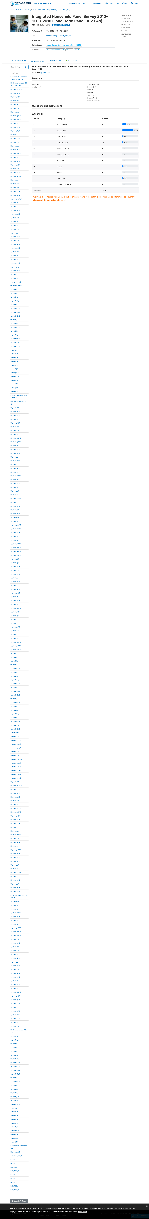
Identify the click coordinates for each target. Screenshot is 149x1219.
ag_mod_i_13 (14, 570)
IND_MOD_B (14, 1163)
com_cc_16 (14, 1115)
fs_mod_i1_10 (14, 335)
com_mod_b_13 (15, 740)
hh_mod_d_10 (15, 101)
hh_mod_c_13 (15, 419)
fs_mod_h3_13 (15, 710)
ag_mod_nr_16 (15, 981)
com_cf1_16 (14, 1127)
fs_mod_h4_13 (15, 714)
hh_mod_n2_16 (15, 850)
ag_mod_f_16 (15, 939)
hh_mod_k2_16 (15, 835)
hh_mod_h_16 (15, 816)
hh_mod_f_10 (15, 108)
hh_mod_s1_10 (15, 172)
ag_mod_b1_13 (15, 521)
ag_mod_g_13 (15, 563)
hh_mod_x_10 (15, 195)
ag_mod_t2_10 (15, 278)
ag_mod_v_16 (15, 1026)
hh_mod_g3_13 (15, 442)
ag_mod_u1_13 (15, 638)
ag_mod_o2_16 (15, 992)
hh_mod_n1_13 (15, 472)
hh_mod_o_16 (15, 853)
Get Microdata (61, 25)
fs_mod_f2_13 (15, 695)
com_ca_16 (14, 1108)
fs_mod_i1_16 (14, 1093)
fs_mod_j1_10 (15, 342)
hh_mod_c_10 (15, 97)
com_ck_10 (14, 391)
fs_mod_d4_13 (15, 680)
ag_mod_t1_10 (15, 274)
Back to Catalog (20, 1201)
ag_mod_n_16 (15, 977)
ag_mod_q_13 (15, 616)
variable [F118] (65, 10)
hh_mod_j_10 (14, 135)
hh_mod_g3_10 (15, 119)
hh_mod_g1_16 (15, 804)
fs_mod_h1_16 (15, 1081)
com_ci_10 (14, 384)
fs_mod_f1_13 (15, 691)
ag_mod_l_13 (14, 585)
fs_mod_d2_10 (15, 297)
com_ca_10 (14, 350)
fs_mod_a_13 (14, 657)
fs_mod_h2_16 (15, 1085)
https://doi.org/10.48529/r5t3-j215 (58, 36)
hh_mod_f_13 (15, 430)
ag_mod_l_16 (14, 969)
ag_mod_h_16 (15, 947)
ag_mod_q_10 (15, 259)
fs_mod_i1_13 (14, 717)
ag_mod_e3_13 (15, 548)
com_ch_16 (14, 1134)
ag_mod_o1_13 (15, 604)
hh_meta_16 (14, 782)
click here (82, 1211)
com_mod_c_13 (15, 744)
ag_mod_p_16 (15, 996)
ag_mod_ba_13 (15, 525)
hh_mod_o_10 (15, 157)
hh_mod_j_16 (14, 827)
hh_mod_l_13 (14, 464)
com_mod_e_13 (15, 751)
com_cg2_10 (14, 376)
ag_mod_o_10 (15, 252)
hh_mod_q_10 (15, 165)
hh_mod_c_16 (15, 789)
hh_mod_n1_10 (15, 150)
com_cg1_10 (14, 372)
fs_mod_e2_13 (15, 687)
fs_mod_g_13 (14, 699)
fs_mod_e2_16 (15, 1066)
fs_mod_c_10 (14, 289)
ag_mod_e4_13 (15, 551)
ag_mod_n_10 (15, 248)
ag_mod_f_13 (15, 559)
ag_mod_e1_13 (15, 540)
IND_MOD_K (14, 1182)
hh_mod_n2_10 (15, 153)
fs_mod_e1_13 (15, 683)
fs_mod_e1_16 (15, 1063)
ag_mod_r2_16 (15, 1007)
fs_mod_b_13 (14, 661)
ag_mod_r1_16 (15, 1003)
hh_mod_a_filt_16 (16, 785)
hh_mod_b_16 (15, 1152)
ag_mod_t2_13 (15, 634)
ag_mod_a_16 (15, 905)
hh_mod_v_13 (15, 510)
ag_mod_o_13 (15, 600)
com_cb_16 (14, 1112)
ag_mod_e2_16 (15, 928)
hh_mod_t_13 (14, 502)
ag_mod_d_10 (15, 210)
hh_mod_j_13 (14, 457)
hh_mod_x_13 (15, 514)
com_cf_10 (14, 369)
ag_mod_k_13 (15, 582)
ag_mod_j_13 (14, 578)
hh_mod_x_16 (15, 891)
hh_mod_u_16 (15, 880)
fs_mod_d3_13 (15, 676)
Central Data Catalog (23, 10)
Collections (96, 3)
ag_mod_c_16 (15, 916)
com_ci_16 (14, 1138)
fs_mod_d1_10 (15, 293)
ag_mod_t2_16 (15, 1018)
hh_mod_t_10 (14, 180)
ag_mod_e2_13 (15, 544)
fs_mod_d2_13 (15, 672)
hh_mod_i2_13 (15, 453)
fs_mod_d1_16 (15, 1051)
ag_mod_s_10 (15, 270)
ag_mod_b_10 (15, 202)
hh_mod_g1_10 (15, 112)
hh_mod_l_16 (14, 838)
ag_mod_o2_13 (15, 608)
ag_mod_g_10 (15, 221)
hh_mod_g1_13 (15, 434)
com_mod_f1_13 (15, 755)
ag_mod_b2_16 (15, 913)
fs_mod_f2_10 (15, 316)
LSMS (34, 10)
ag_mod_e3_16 (15, 932)
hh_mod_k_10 (15, 138)
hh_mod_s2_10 (15, 176)
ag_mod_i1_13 (15, 574)
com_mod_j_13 (15, 774)
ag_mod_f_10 (15, 218)
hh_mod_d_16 (15, 793)
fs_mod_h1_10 (15, 323)
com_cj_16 (14, 1142)
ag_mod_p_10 (15, 255)
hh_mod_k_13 (15, 461)
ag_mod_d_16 (15, 920)
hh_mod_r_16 (15, 865)
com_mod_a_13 (15, 736)
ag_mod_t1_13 (15, 631)
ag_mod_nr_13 (15, 597)
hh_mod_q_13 (15, 487)
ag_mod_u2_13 (15, 642)
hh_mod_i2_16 (15, 823)
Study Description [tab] (19, 61)
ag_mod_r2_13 (15, 623)
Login (136, 3)
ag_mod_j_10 (14, 233)
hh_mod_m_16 (15, 842)
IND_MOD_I (14, 1175)
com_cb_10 (14, 354)
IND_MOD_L (14, 1186)
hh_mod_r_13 (15, 491)
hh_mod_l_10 (14, 142)
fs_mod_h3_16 (15, 1089)
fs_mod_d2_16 (15, 1055)
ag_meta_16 (14, 901)
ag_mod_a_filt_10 (16, 199)
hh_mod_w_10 (15, 191)
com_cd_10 (14, 361)
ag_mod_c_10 (15, 206)
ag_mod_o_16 (15, 984)
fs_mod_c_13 (14, 665)
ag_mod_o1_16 (15, 988)
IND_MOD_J (14, 1178)
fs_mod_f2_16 (15, 1074)
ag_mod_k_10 (15, 236)
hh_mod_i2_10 (15, 131)
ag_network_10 (15, 282)
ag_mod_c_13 (15, 532)
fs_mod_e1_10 (15, 304)
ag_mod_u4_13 (15, 650)
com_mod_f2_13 (16, 759)
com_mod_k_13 (15, 778)
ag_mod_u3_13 (15, 646)
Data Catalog (74, 3)
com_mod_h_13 (15, 767)
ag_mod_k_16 (15, 966)
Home (12, 10)
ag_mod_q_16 (15, 1000)
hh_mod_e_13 (15, 427)
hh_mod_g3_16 (15, 812)
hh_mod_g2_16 (15, 808)
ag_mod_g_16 (15, 943)
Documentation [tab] (55, 61)
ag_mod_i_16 (14, 950)
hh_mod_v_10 (15, 187)
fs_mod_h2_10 (15, 327)
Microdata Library (42, 3)
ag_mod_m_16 (15, 973)
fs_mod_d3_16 (15, 1059)
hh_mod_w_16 (15, 887)
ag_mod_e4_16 (15, 935)
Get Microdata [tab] (73, 61)
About (85, 3)
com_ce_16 (14, 1123)
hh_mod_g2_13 (15, 438)
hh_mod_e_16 (15, 797)
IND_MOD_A (14, 1159)
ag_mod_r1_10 (15, 263)
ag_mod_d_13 (15, 536)
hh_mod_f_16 (15, 801)
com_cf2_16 (14, 1131)
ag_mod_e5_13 (15, 555)
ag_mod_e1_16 (15, 924)
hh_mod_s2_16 (15, 872)
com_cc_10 (14, 357)
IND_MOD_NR (15, 1190)
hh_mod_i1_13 (15, 449)
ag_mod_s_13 (15, 627)
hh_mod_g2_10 (15, 116)
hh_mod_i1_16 (15, 819)
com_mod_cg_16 (16, 1156)
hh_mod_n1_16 (15, 846)
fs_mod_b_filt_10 (16, 286)
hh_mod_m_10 (15, 146)
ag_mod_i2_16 (15, 958)
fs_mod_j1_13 (15, 725)
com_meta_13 (15, 733)
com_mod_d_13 (15, 748)
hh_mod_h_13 (15, 446)
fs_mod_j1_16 (15, 1097)
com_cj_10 (14, 388)
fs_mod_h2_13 (15, 706)
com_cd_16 (14, 1119)
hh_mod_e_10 (15, 104)
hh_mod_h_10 (15, 123)
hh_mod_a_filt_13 (16, 412)
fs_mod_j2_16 (15, 1100)
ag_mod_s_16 (15, 1011)
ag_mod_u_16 (15, 1022)
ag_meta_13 (14, 517)
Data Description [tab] (38, 61)
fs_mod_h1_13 (15, 702)
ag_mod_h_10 (15, 225)
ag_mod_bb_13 (15, 529)
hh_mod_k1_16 (15, 831)
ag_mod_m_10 (15, 244)
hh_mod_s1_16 (15, 869)
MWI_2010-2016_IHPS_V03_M (48, 10)
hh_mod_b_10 (15, 93)
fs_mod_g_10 (14, 320)
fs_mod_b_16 (14, 1044)
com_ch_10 (14, 380)
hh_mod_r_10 (15, 169)
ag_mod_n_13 (15, 593)
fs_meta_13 (14, 653)
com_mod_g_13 (15, 763)
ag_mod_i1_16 (15, 954)
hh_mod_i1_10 (15, 127)
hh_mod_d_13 (15, 423)
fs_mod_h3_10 (15, 331)
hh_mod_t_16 (14, 876)
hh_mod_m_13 (15, 468)
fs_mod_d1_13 (15, 668)
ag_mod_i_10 (14, 229)
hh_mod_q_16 (15, 861)
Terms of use (121, 3)
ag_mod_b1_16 (15, 909)
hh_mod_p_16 (15, 857)
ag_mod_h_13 (15, 566)
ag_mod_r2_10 (15, 267)
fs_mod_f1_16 (15, 1070)
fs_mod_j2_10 (15, 346)
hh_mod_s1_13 (15, 495)
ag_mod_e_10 (15, 214)
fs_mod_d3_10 (15, 301)
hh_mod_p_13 (15, 483)
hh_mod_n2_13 (15, 476)
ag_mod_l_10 (14, 240)
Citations (109, 3)
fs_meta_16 (14, 1036)
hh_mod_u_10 (15, 184)
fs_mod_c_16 (14, 1047)
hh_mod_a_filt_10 (16, 89)
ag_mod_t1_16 (15, 1015)
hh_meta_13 (14, 408)
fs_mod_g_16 (14, 1078)
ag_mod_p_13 (15, 612)
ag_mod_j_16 (14, 962)
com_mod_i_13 (15, 770)
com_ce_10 (14, 365)
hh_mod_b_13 (15, 415)
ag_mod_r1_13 (15, 619)
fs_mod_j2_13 (15, 729)
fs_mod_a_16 (14, 1040)
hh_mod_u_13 (15, 506)
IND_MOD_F (14, 1167)
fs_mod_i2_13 (15, 721)
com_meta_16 (15, 1104)
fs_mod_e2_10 (15, 308)
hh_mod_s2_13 (15, 498)
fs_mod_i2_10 (15, 338)
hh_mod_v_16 (15, 884)
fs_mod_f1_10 (15, 312)
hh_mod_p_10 (15, 161)
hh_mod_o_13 (15, 480)
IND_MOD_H (14, 1171)
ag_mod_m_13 (15, 589)
